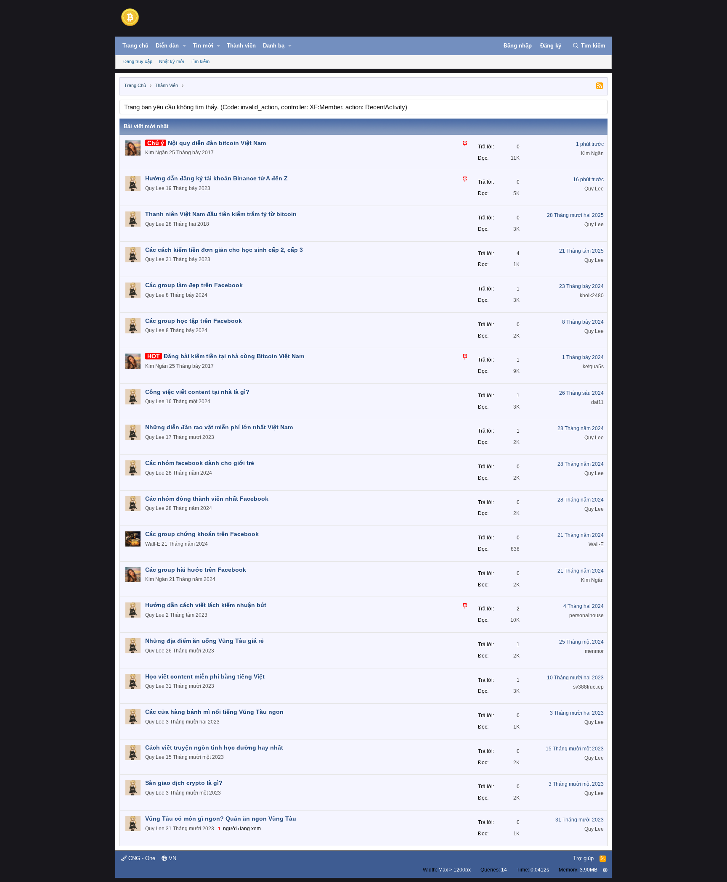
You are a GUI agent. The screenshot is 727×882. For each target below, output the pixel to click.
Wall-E (152, 544)
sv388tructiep (588, 687)
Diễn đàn (167, 45)
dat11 (597, 402)
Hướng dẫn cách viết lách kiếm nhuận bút (205, 605)
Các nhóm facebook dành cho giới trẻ (199, 462)
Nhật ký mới (171, 61)
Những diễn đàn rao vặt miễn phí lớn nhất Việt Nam (219, 427)
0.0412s (540, 870)
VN (171, 858)
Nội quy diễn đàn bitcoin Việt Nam (217, 143)
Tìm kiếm (200, 61)
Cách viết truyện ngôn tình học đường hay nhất (214, 747)
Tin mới (203, 45)
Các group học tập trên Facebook (193, 320)
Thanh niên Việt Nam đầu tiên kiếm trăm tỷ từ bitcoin (221, 214)
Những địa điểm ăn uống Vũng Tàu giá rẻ (204, 640)
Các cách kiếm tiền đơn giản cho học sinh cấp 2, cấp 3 (224, 249)
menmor (594, 651)
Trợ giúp (583, 858)
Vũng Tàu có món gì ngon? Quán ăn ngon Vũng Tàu (220, 818)
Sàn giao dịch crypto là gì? (184, 782)
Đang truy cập (137, 61)
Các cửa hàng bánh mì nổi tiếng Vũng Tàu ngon (214, 711)
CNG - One (141, 858)
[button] (184, 46)
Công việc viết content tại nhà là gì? (197, 391)
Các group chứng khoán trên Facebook (202, 534)
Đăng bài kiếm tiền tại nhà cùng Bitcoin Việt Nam (234, 356)
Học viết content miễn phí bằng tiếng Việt (205, 676)
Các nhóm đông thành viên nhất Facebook (206, 498)
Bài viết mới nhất (146, 126)
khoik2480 (592, 295)
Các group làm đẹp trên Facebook (194, 285)
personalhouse (586, 615)
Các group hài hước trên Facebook (195, 569)
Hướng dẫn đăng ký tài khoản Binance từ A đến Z (216, 178)
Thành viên (241, 45)
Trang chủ (135, 45)
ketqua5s (593, 367)
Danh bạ (273, 45)
